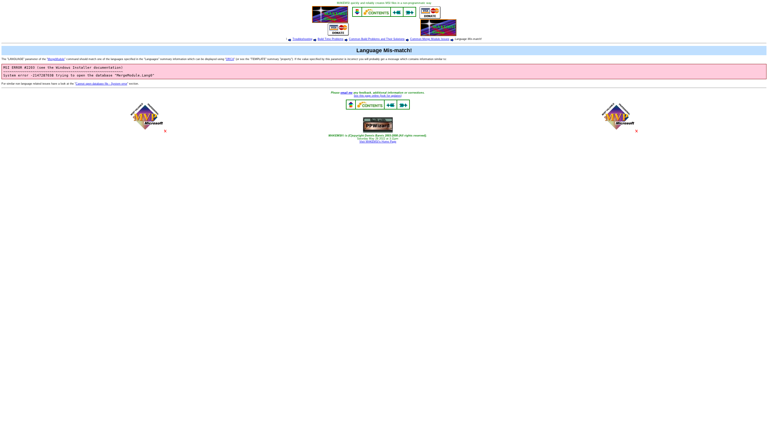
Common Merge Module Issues (429, 39)
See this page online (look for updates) (378, 95)
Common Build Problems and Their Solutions (377, 39)
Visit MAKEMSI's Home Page (377, 141)
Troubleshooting (302, 39)
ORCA (230, 59)
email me (346, 92)
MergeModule (56, 59)
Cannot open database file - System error (101, 83)
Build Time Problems (331, 39)
